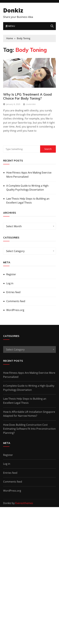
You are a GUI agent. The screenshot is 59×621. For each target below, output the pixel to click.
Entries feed (13, 292)
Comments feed (15, 301)
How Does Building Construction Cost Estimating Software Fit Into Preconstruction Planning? (29, 429)
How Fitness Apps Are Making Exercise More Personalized (28, 174)
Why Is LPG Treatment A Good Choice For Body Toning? (27, 96)
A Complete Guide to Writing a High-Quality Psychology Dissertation (27, 188)
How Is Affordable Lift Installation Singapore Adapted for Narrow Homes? (29, 414)
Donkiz (13, 10)
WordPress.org (15, 310)
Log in (9, 283)
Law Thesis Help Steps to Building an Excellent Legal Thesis (27, 200)
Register (11, 274)
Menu (11, 25)
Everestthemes (24, 503)
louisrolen (31, 104)
